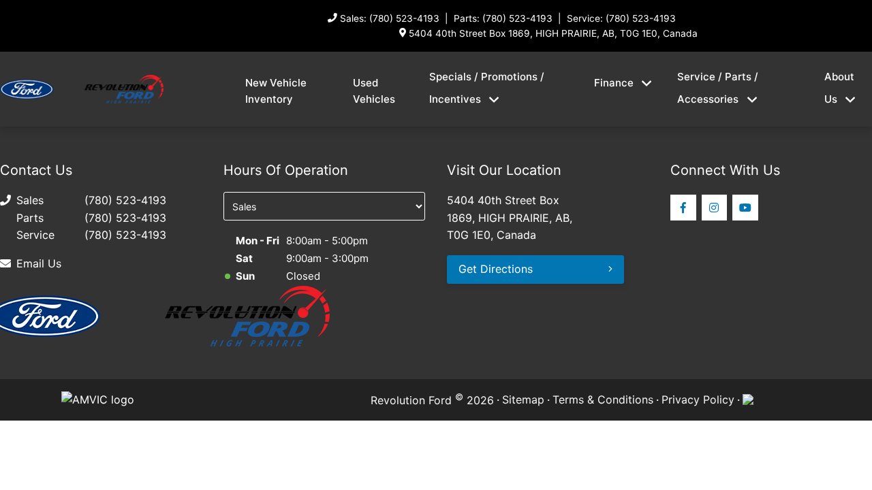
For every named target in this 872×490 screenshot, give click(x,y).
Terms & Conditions (602, 399)
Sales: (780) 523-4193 (389, 18)
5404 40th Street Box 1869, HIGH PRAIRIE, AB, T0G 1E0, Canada (553, 33)
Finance (614, 82)
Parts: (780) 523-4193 (503, 18)
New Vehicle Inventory (276, 90)
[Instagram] (715, 207)
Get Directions (495, 269)
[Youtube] (745, 207)
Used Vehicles (374, 90)
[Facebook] (683, 207)
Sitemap (523, 399)
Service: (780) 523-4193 (621, 18)
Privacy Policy (697, 399)
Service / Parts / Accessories (717, 87)
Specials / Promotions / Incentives (486, 87)
